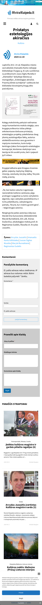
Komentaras (8, 281)
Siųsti (7, 390)
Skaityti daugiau (33, 462)
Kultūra (21, 43)
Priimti (21, 593)
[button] (39, 574)
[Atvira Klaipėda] (21, 15)
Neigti (21, 598)
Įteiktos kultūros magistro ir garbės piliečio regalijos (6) (21, 446)
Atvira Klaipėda (21, 53)
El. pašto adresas (9, 311)
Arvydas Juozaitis (19, 237)
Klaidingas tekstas (10, 352)
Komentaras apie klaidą (12, 371)
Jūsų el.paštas (9, 341)
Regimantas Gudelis (12, 246)
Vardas (6, 303)
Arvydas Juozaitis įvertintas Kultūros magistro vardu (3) (21, 506)
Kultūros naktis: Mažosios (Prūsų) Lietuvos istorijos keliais (21, 569)
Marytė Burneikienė (20, 243)
